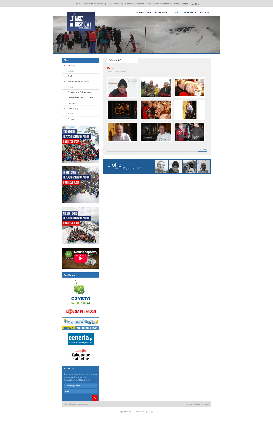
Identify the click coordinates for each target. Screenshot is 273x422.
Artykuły (72, 65)
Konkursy (72, 103)
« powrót (203, 149)
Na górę (205, 404)
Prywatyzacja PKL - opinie (79, 92)
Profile (71, 87)
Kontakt (204, 12)
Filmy (70, 114)
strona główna (142, 12)
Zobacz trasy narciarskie (78, 81)
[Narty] (80, 331)
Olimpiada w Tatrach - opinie (80, 97)
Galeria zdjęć (73, 108)
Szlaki (70, 76)
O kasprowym (189, 12)
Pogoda (71, 119)
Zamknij (195, 3)
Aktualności (161, 12)
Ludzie (71, 71)
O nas (175, 12)
